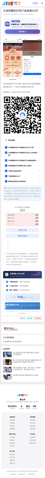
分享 (23, 318)
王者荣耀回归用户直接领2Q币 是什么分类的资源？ (22, 154)
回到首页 (12, 446)
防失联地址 (32, 440)
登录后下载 (22, 230)
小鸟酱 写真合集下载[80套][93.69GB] (25, 375)
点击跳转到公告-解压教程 (12, 341)
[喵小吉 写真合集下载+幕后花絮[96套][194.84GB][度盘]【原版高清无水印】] (7, 362)
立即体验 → (23, 32)
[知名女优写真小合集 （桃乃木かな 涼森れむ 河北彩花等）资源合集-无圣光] (7, 369)
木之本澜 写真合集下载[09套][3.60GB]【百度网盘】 (26, 353)
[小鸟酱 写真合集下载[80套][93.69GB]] (7, 377)
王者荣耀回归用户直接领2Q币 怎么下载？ (21, 147)
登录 (36, 3)
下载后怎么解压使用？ (15, 171)
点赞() (38, 318)
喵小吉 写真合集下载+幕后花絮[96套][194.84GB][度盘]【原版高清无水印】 (27, 361)
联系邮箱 (32, 437)
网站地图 (12, 443)
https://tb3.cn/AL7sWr (21, 92)
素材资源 (32, 429)
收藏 (30, 318)
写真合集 (12, 423)
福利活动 (12, 460)
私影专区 (12, 454)
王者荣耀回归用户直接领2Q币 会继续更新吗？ (22, 160)
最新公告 (12, 463)
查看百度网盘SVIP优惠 (22, 306)
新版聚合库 (32, 443)
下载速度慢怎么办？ (14, 176)
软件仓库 (32, 423)
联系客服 (23, 236)
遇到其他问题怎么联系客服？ (17, 181)
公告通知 (12, 437)
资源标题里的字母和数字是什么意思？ (20, 166)
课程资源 (32, 420)
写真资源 (12, 420)
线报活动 (16, 14)
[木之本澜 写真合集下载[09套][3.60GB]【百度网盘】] (7, 354)
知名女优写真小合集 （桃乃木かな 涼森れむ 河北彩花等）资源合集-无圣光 (27, 368)
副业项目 (32, 426)
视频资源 (12, 429)
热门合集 (12, 457)
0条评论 (31, 14)
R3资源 (12, 426)
